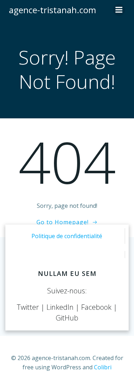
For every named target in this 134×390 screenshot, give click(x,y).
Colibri (102, 367)
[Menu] (119, 10)
